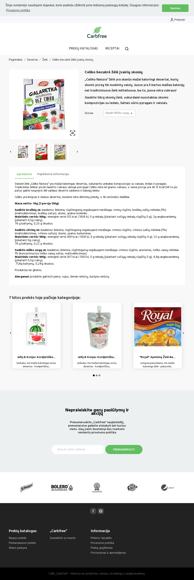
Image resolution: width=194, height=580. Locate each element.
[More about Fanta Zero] (132, 487)
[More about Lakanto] (97, 487)
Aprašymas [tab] (24, 174)
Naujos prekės (18, 538)
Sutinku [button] (175, 8)
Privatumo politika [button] (18, 10)
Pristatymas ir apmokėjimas (108, 552)
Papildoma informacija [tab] (53, 174)
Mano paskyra (18, 548)
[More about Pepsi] (167, 487)
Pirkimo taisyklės (101, 538)
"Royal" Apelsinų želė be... (157, 357)
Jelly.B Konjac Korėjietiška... (36, 357)
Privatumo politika (102, 543)
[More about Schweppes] (26, 487)
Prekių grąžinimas (102, 548)
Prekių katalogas (83, 48)
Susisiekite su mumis (63, 538)
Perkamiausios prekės (22, 543)
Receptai (112, 48)
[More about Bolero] (61, 487)
